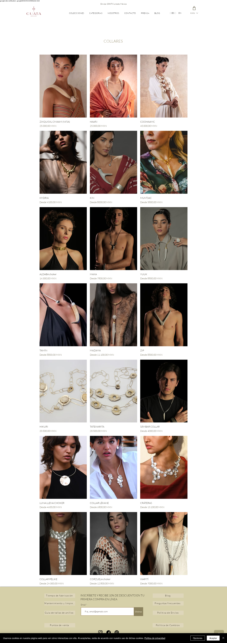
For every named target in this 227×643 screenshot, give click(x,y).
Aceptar (213, 638)
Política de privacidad (154, 638)
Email (83, 605)
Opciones (197, 638)
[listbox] (194, 13)
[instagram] (100, 632)
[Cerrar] (223, 638)
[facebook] (108, 632)
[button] (194, 13)
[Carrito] (194, 8)
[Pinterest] (117, 632)
